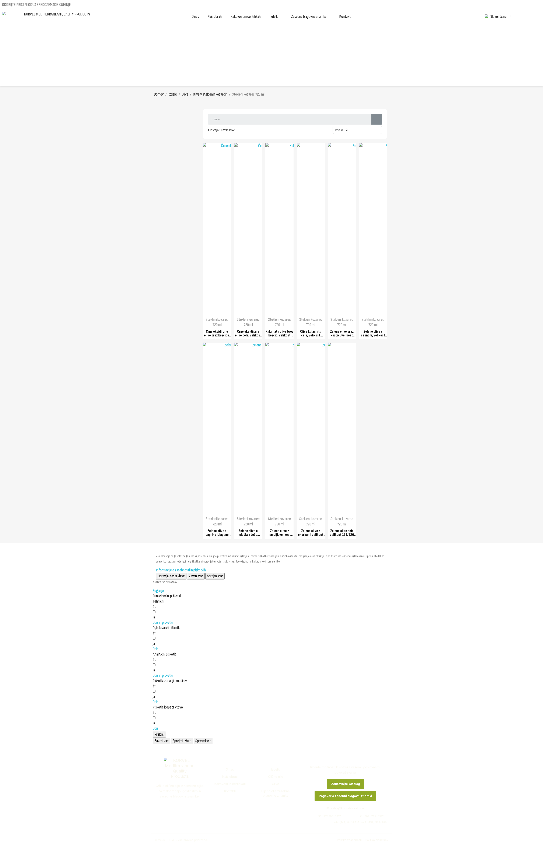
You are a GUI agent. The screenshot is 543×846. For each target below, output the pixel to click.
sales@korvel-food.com (345, 808)
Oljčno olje (275, 777)
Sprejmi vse (215, 576)
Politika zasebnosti (349, 840)
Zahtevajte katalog (345, 784)
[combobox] (286, 119)
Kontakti (345, 16)
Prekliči (159, 734)
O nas (195, 16)
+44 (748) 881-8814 (323, 822)
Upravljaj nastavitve (171, 576)
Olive (275, 784)
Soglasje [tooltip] (158, 590)
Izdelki (274, 16)
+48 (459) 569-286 (368, 822)
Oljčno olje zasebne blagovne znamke (275, 793)
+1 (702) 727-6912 (368, 816)
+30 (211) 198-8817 (323, 816)
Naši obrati (214, 16)
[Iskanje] (376, 119)
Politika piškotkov (376, 840)
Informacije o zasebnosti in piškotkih (181, 570)
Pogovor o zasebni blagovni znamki (345, 796)
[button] (163, 622)
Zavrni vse (196, 576)
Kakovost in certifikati (246, 16)
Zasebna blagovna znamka (308, 16)
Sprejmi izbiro (182, 740)
